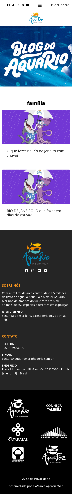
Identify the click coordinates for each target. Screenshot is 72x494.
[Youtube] (27, 5)
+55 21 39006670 (13, 348)
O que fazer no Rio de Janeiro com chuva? (35, 153)
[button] (39, 5)
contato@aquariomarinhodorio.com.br (28, 359)
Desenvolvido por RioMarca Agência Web (36, 486)
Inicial (55, 5)
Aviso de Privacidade (36, 479)
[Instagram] (18, 5)
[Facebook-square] (8, 5)
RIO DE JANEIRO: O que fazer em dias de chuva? (34, 213)
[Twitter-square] (22, 5)
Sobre (65, 5)
